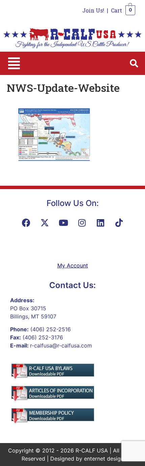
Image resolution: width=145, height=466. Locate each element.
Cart (116, 10)
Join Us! (93, 10)
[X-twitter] (44, 222)
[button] (14, 63)
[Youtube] (63, 222)
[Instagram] (82, 222)
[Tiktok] (119, 222)
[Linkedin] (100, 222)
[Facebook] (26, 222)
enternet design (104, 458)
